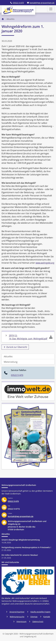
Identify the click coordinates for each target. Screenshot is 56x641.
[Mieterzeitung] (28, 436)
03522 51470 (18, 2)
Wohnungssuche (17, 616)
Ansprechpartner (17, 612)
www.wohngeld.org (45, 262)
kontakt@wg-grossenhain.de (42, 2)
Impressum (21, 621)
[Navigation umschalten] (50, 9)
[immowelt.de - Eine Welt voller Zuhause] (28, 391)
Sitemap (34, 616)
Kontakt (46, 616)
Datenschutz (37, 621)
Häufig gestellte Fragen (40, 612)
